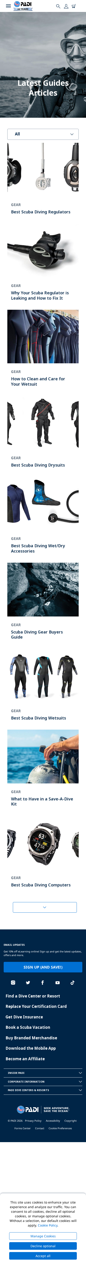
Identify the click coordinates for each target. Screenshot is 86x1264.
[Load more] (45, 907)
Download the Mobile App (31, 1048)
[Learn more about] (43, 183)
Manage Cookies (43, 1236)
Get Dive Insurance (24, 1017)
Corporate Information (26, 1081)
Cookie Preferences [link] (60, 1128)
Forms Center (22, 1128)
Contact (39, 1128)
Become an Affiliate (25, 1058)
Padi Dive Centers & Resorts (28, 1090)
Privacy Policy (33, 1120)
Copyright (70, 1120)
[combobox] (43, 134)
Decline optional (43, 1246)
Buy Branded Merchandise (31, 1037)
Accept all (43, 1256)
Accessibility (53, 1120)
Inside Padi (16, 1073)
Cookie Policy (47, 1225)
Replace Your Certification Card (36, 1006)
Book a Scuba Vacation (28, 1027)
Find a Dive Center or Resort (33, 996)
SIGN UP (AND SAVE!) (43, 967)
